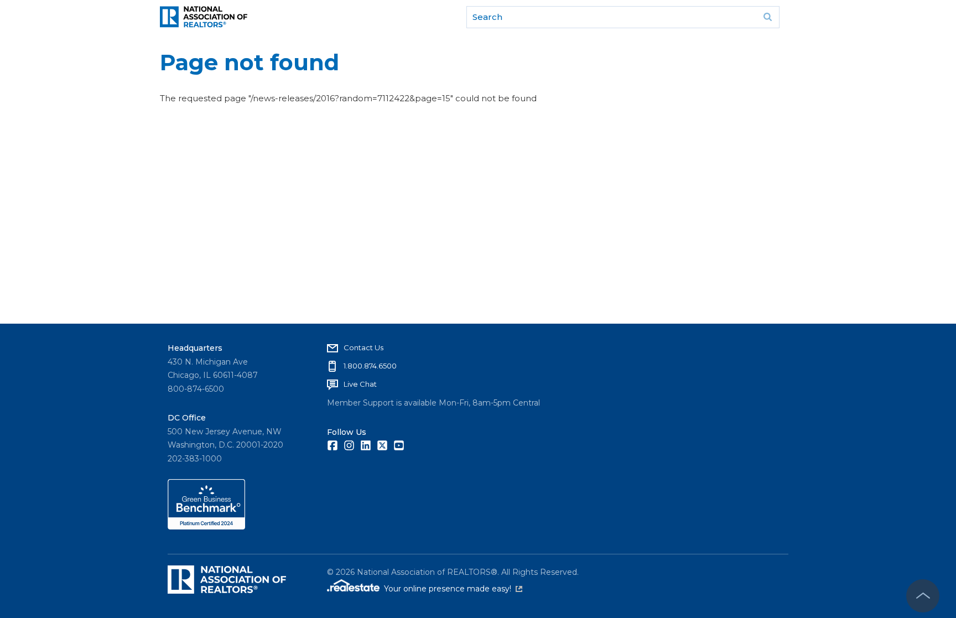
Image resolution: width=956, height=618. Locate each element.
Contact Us (363, 347)
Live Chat (360, 384)
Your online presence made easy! (453, 589)
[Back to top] (922, 595)
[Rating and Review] (206, 527)
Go (767, 17)
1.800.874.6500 (370, 365)
